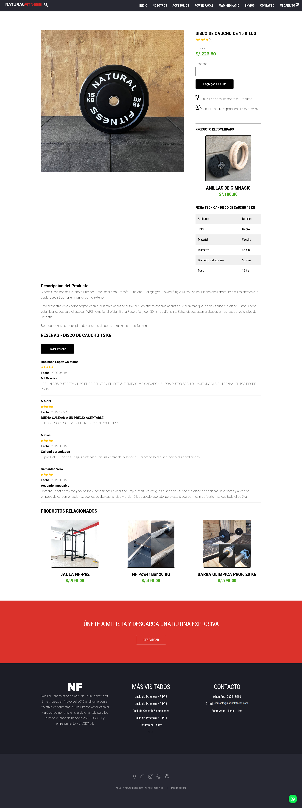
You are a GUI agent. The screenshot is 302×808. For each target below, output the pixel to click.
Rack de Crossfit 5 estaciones (151, 711)
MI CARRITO (287, 5)
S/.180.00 (228, 194)
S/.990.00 (75, 580)
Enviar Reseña (57, 349)
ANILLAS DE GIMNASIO (228, 188)
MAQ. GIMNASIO (229, 5)
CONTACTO (267, 5)
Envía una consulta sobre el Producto (226, 99)
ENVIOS (250, 5)
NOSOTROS (160, 5)
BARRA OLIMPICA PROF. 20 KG (227, 574)
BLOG (151, 732)
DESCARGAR (151, 640)
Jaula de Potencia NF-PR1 (151, 718)
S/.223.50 (206, 54)
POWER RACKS (204, 5)
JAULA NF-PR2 (75, 574)
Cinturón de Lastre (151, 725)
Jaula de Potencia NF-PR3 (151, 704)
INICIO (143, 5)
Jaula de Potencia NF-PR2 (151, 697)
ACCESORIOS (181, 5)
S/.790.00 (227, 580)
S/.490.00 (151, 580)
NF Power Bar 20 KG (151, 574)
